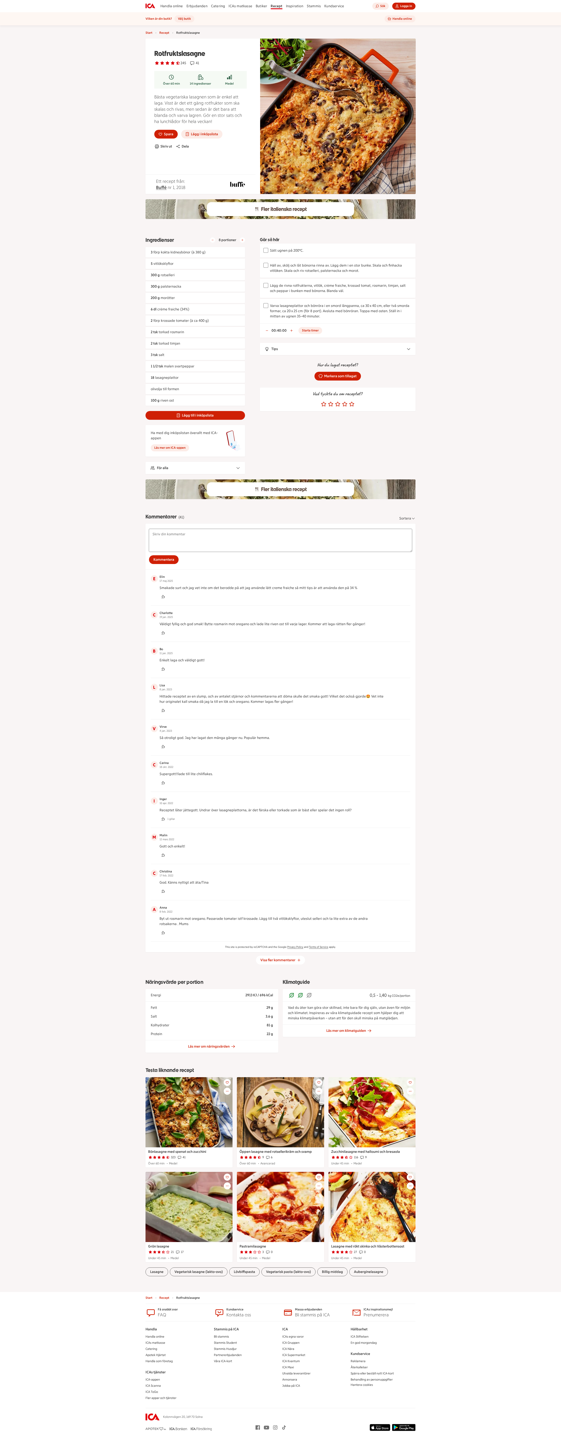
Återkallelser (359, 1367)
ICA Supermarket (293, 1355)
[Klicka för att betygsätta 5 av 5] (351, 404)
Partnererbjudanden (228, 1355)
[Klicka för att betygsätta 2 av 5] (330, 404)
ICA (285, 1329)
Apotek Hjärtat (156, 1355)
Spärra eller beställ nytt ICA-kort (372, 1373)
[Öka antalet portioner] (242, 240)
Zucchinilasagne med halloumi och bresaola (365, 1152)
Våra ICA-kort (223, 1361)
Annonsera (289, 1379)
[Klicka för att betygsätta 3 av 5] (337, 404)
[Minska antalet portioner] (212, 240)
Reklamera (358, 1361)
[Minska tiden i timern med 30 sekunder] (266, 330)
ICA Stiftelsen (360, 1336)
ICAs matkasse (240, 6)
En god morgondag (364, 1343)
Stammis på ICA (226, 1329)
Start (149, 33)
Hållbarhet (359, 1329)
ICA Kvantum (291, 1361)
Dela (185, 146)
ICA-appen (153, 1379)
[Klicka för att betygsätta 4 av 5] (344, 404)
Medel (229, 83)
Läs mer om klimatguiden (346, 1031)
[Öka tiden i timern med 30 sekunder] (291, 330)
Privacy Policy (295, 947)
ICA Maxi (288, 1367)
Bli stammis (221, 1336)
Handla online (171, 6)
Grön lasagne (158, 1246)
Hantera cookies (362, 1385)
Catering (218, 6)
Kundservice (334, 6)
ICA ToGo (152, 1392)
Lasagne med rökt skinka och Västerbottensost (367, 1246)
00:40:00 (279, 330)
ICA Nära (288, 1349)
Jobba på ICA (291, 1386)
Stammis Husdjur (225, 1349)
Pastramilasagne (253, 1246)
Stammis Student (225, 1343)
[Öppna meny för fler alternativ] (227, 1091)
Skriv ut (166, 146)
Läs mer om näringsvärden (209, 1046)
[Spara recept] (227, 1082)
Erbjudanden (197, 6)
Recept (276, 6)
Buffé (161, 187)
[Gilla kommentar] (163, 596)
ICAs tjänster (156, 1372)
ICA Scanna (153, 1386)
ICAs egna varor (293, 1336)
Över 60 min (171, 83)
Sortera (405, 518)
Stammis (314, 6)
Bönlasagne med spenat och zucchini (177, 1152)
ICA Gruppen (291, 1343)
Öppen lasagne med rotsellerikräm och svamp (276, 1152)
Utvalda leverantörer (296, 1373)
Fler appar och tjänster (161, 1398)
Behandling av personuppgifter (372, 1379)
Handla (151, 1329)
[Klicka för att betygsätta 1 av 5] (323, 404)
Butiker (261, 6)
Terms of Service (318, 947)
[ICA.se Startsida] (150, 6)
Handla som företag (159, 1361)
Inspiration (294, 6)
